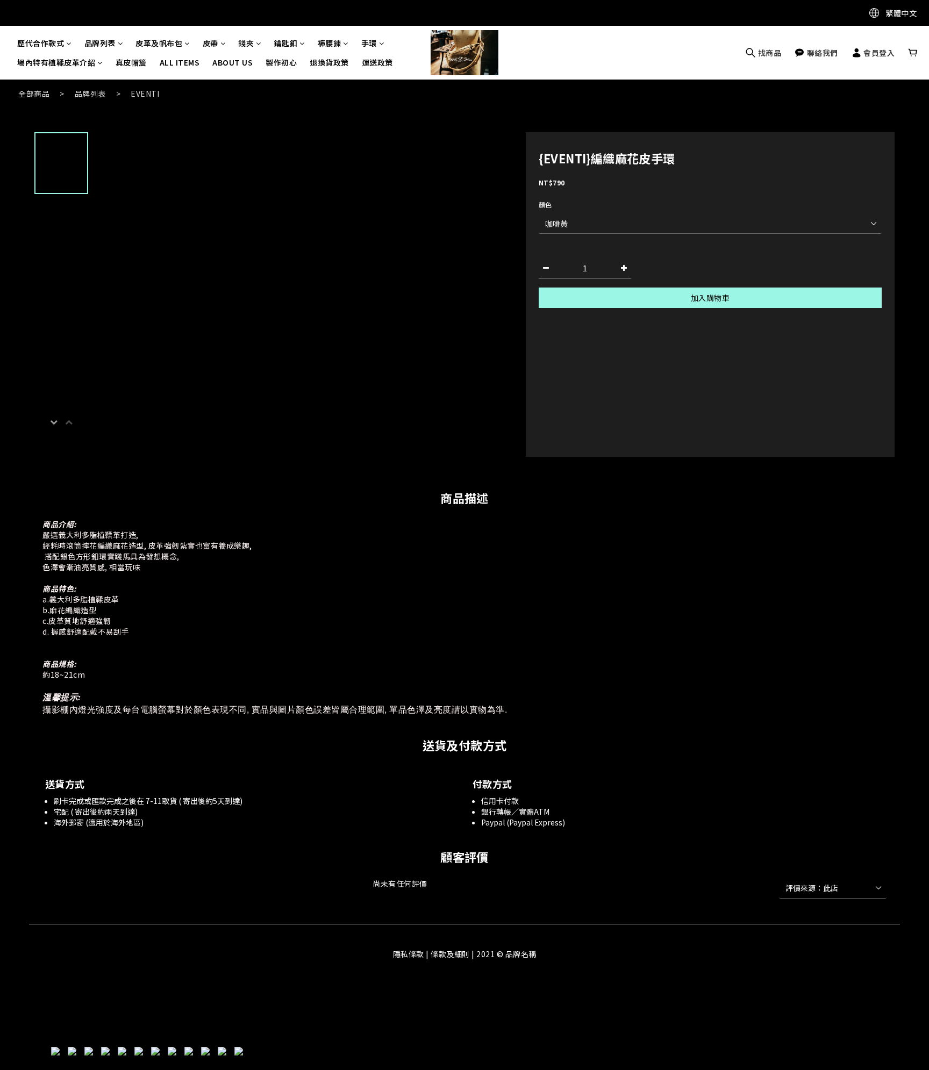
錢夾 (246, 43)
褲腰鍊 (329, 43)
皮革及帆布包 (158, 43)
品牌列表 (100, 43)
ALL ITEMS (180, 62)
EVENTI (145, 93)
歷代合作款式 (40, 43)
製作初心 (281, 62)
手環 (369, 43)
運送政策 (377, 62)
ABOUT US (232, 62)
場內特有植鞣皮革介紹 (56, 62)
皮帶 (210, 43)
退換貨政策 (329, 62)
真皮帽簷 (131, 62)
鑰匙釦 (286, 43)
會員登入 (878, 52)
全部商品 (33, 93)
